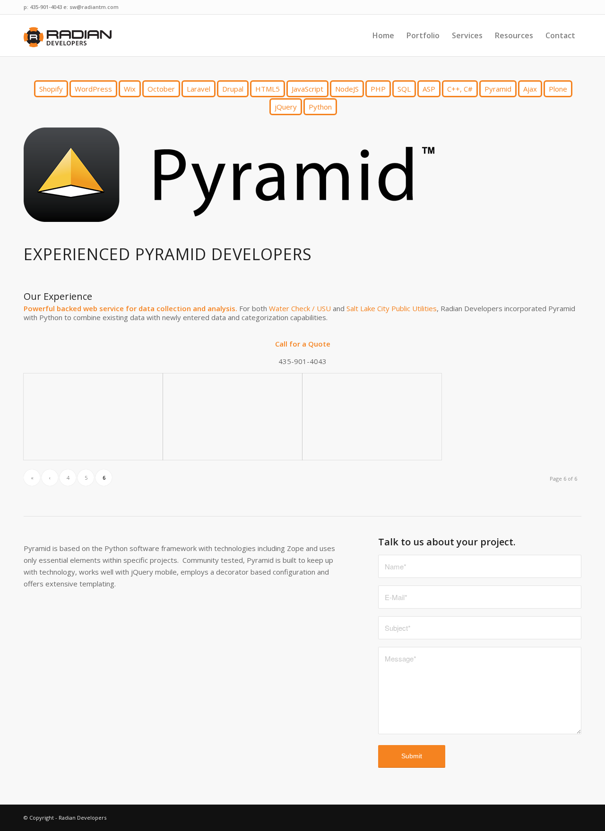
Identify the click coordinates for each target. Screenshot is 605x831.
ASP (429, 88)
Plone (558, 88)
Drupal (232, 88)
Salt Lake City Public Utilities (391, 308)
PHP (378, 88)
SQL (404, 88)
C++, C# (460, 88)
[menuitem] (383, 35)
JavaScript (307, 88)
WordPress (93, 88)
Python (320, 106)
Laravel (198, 88)
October (161, 88)
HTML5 (267, 88)
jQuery (286, 106)
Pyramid (497, 88)
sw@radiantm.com (94, 6)
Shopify (51, 88)
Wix (130, 88)
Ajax (530, 88)
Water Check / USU (300, 308)
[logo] (69, 35)
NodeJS (347, 88)
